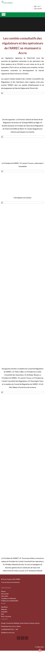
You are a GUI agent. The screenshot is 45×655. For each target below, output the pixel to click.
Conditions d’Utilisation (8, 598)
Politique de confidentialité (9, 601)
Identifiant (4, 607)
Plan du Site (5, 594)
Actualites (4, 612)
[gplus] (22, 638)
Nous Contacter (6, 616)
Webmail (4, 609)
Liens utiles (4, 596)
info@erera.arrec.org (7, 632)
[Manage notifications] (40, 650)
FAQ (2, 614)
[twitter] (26, 638)
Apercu (3, 591)
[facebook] (18, 638)
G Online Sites (39, 647)
